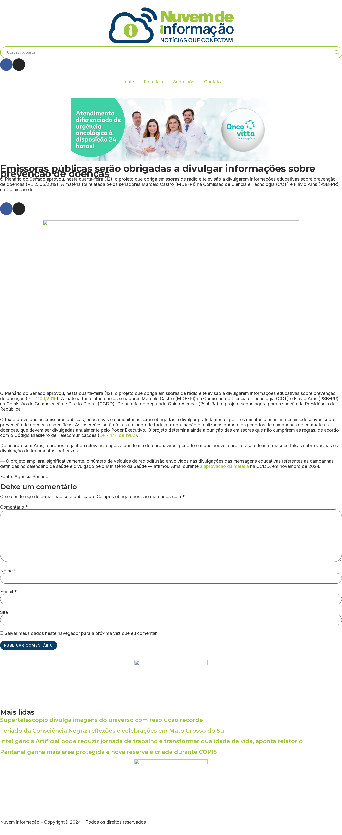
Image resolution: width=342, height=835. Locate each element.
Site (4, 612)
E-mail (8, 591)
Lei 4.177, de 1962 (117, 435)
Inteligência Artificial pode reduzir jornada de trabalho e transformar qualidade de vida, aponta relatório (151, 741)
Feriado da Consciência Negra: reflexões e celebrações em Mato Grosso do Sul (113, 730)
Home (127, 81)
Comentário (14, 507)
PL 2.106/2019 (42, 398)
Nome (8, 571)
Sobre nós (183, 81)
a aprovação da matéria (224, 466)
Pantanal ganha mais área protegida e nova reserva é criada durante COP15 (108, 752)
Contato (212, 81)
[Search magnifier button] (336, 52)
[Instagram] (19, 64)
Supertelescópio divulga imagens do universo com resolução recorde (101, 720)
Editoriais (153, 81)
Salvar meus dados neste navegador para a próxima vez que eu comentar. (81, 633)
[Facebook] (6, 64)
